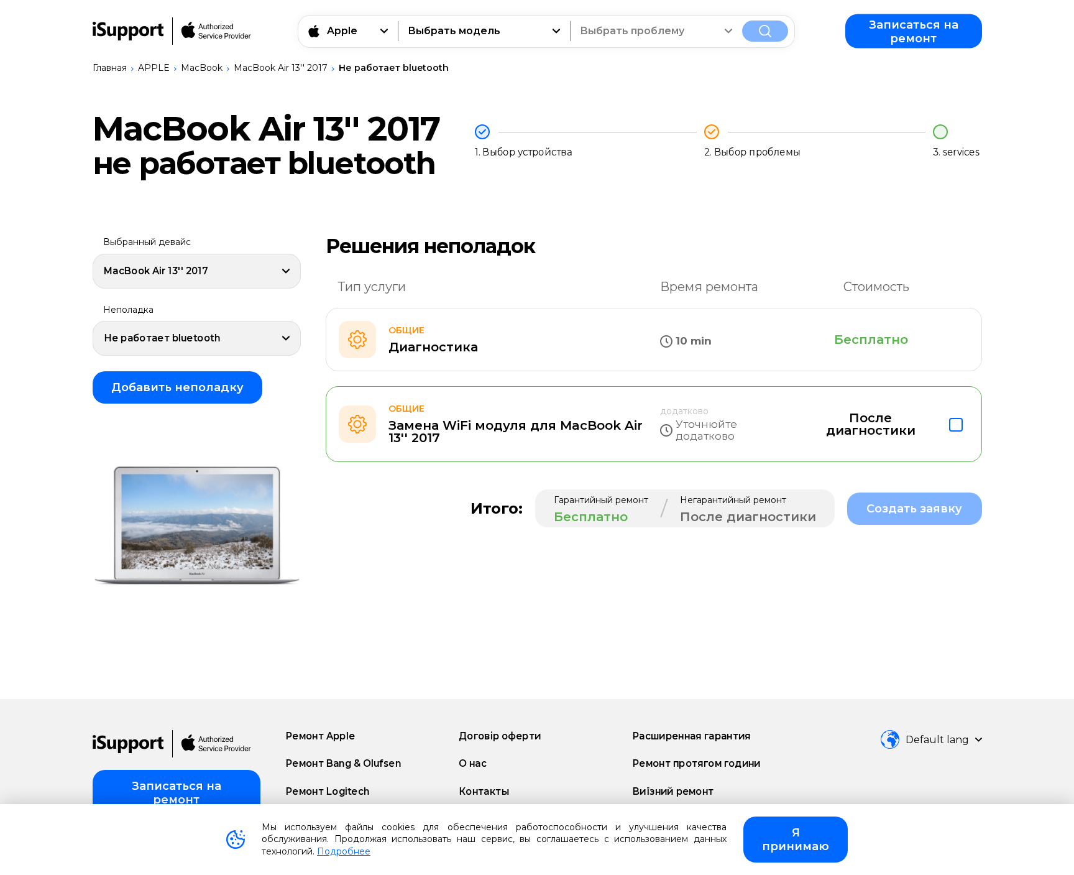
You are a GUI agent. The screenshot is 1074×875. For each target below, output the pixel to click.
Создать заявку (914, 509)
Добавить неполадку (177, 387)
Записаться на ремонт (913, 31)
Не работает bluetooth (394, 67)
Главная (110, 67)
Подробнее (343, 851)
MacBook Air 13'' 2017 (281, 67)
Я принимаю (795, 839)
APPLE (154, 67)
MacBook (202, 67)
